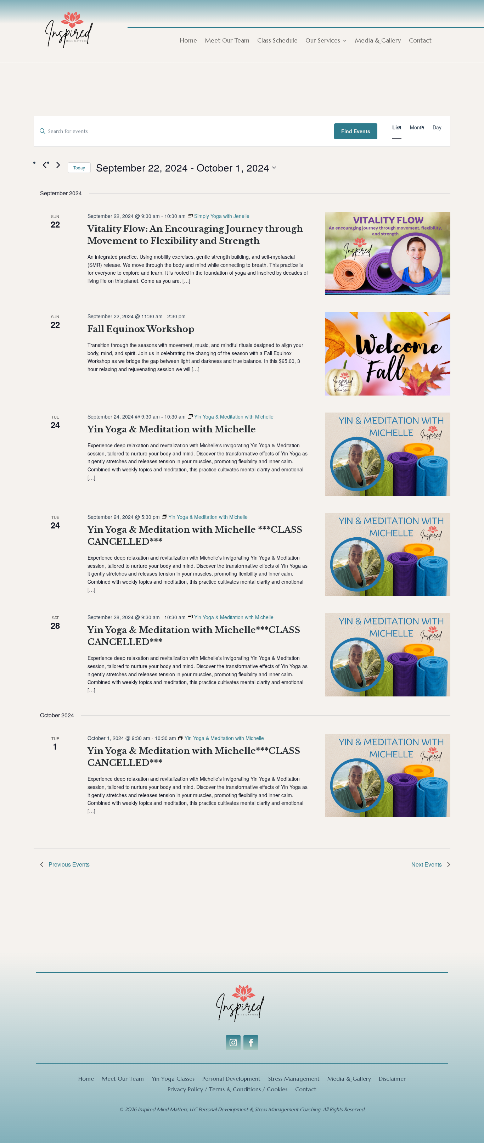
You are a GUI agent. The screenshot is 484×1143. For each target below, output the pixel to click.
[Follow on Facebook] (250, 1042)
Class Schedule (277, 41)
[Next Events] (58, 165)
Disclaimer (392, 1079)
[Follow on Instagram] (233, 1042)
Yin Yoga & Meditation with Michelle (172, 429)
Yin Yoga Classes (173, 1079)
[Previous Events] (44, 165)
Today (79, 167)
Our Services (322, 41)
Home (188, 41)
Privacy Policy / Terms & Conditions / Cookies (227, 1090)
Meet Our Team (227, 41)
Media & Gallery (378, 41)
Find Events (355, 131)
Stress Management (294, 1079)
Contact (420, 41)
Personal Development (231, 1079)
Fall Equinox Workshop (141, 329)
